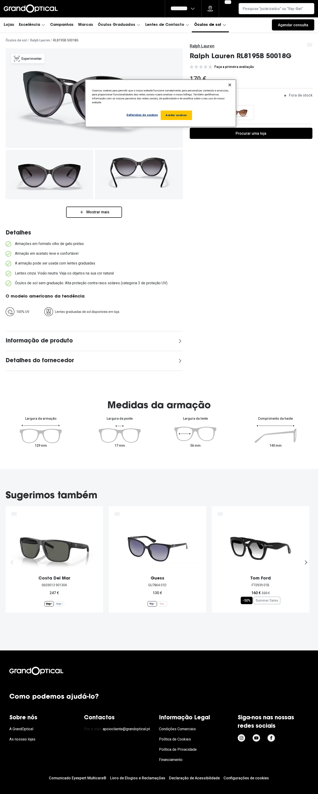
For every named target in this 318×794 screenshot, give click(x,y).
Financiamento (171, 759)
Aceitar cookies (176, 115)
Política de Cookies (175, 739)
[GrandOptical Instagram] (241, 738)
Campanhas (62, 25)
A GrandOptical (21, 729)
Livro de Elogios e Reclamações (137, 778)
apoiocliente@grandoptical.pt (126, 729)
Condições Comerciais (177, 729)
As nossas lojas (22, 739)
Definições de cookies (142, 115)
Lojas (9, 25)
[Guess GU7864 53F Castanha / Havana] (162, 603)
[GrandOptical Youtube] (256, 738)
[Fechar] (230, 85)
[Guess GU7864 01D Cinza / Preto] (152, 603)
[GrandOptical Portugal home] (44, 671)
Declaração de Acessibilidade (194, 778)
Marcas (85, 25)
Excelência (29, 25)
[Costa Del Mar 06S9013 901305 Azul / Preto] (59, 603)
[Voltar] (12, 562)
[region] (160, 103)
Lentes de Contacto (164, 25)
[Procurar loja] (210, 8)
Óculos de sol (207, 25)
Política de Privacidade (178, 749)
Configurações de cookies (246, 778)
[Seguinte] (305, 562)
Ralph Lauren (40, 40)
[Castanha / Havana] (238, 112)
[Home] (31, 8)
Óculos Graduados (116, 25)
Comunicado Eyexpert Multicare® (77, 778)
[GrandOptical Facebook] (271, 738)
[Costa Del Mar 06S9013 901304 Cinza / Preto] (49, 603)
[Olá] (183, 8)
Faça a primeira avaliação (234, 66)
